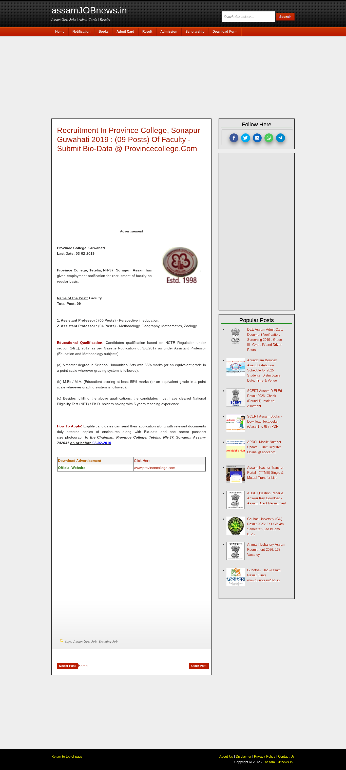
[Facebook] (233, 137)
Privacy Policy (264, 756)
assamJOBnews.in (89, 10)
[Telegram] (280, 137)
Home (83, 666)
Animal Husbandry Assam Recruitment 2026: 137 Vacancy (266, 550)
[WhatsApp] (268, 137)
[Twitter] (245, 137)
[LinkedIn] (257, 137)
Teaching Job (108, 641)
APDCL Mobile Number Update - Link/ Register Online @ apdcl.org (264, 447)
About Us (226, 756)
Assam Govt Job (85, 641)
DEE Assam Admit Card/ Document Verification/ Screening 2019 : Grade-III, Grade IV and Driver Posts (265, 340)
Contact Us (286, 756)
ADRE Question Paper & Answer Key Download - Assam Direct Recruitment (266, 498)
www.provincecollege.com (154, 468)
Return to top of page (66, 756)
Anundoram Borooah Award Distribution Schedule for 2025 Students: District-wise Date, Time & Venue (263, 370)
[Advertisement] (175, 76)
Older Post (198, 666)
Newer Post (67, 666)
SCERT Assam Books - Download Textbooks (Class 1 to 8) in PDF (264, 421)
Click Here (142, 461)
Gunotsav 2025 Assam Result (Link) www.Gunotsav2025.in (264, 575)
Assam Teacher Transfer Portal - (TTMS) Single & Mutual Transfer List (265, 473)
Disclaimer (243, 756)
